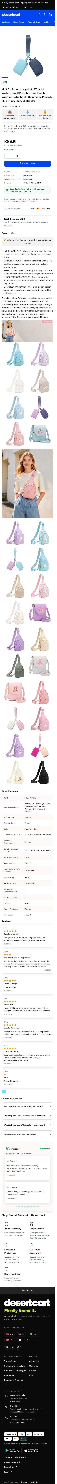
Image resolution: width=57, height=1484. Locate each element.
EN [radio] (25, 7)
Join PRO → (9, 226)
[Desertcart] (11, 14)
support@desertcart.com (22, 1412)
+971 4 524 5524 (17, 1422)
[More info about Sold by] (39, 172)
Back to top (27, 1290)
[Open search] (39, 14)
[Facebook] (18, 1347)
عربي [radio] (30, 7)
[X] (12, 1347)
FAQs (8, 1471)
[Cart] (50, 14)
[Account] (44, 14)
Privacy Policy (12, 1462)
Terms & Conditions (15, 1457)
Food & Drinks (34, 22)
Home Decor (18, 22)
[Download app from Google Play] (12, 1450)
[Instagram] (6, 1347)
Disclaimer (10, 1467)
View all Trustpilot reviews (27, 1207)
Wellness (6, 22)
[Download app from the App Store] (31, 1450)
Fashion (46, 22)
